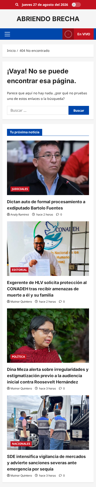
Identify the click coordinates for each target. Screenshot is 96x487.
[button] (7, 34)
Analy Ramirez (19, 214)
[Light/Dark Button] (76, 4)
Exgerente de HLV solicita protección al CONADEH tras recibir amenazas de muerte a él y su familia (47, 288)
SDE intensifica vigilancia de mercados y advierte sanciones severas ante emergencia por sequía (46, 462)
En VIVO (83, 34)
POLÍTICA (18, 357)
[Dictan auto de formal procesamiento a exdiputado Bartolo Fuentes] (48, 168)
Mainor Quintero (21, 302)
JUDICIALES (20, 189)
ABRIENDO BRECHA (48, 19)
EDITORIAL (19, 270)
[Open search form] (16, 4)
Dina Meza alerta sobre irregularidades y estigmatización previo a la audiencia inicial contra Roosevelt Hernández (48, 375)
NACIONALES (21, 444)
